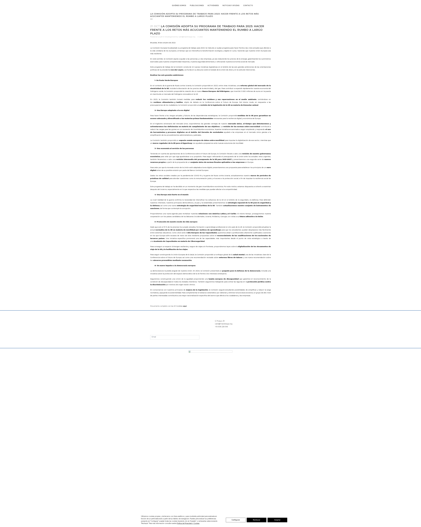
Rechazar (256, 520)
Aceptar (277, 520)
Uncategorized (170, 37)
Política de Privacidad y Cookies (188, 523)
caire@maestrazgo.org (186, 37)
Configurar (236, 520)
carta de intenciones (247, 70)
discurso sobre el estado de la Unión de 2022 (215, 70)
